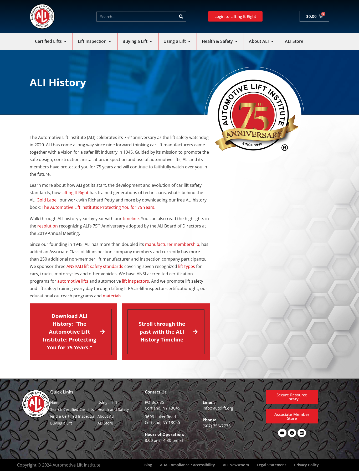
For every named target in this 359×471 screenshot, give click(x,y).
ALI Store (105, 423)
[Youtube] (282, 433)
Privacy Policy (306, 464)
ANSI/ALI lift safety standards (94, 266)
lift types (186, 266)
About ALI (106, 416)
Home (55, 402)
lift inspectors (135, 281)
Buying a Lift (61, 423)
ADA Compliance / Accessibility (187, 464)
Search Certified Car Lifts (72, 409)
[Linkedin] (302, 433)
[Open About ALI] (272, 41)
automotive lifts (72, 281)
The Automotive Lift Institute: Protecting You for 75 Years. (98, 207)
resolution (47, 226)
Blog (148, 464)
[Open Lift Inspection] (110, 41)
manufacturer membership (172, 244)
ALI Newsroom (236, 464)
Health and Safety (113, 409)
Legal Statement (271, 464)
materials (112, 296)
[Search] (181, 16)
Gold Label (47, 200)
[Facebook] (292, 433)
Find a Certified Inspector (72, 416)
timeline (131, 218)
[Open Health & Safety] (236, 41)
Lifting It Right (75, 192)
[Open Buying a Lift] (151, 41)
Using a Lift (107, 402)
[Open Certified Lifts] (65, 41)
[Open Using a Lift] (189, 41)
